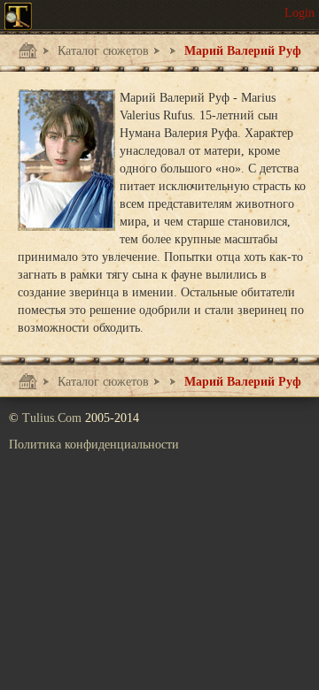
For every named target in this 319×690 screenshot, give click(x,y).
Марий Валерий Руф (241, 51)
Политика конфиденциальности (94, 444)
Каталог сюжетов (101, 51)
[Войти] (299, 13)
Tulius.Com (53, 418)
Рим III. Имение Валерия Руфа (157, 55)
